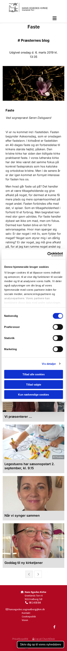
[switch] (58, 327)
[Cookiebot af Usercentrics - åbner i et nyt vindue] (48, 254)
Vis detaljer (49, 363)
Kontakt (26, 613)
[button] (33, 18)
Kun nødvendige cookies (33, 394)
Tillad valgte (33, 384)
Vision (25, 620)
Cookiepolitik (29, 616)
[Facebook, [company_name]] (54, 627)
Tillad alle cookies (34, 374)
